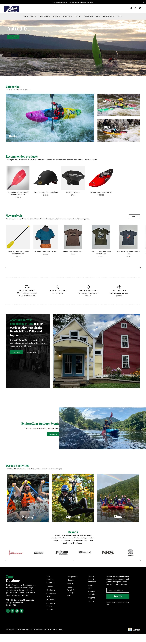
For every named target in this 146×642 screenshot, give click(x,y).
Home (26, 16)
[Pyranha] (130, 552)
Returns (91, 601)
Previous (6, 267)
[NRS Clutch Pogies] (73, 178)
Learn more (16, 352)
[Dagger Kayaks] (15, 552)
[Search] (140, 8)
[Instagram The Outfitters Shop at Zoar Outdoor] (12, 611)
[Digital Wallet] (136, 630)
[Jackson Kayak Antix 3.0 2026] (101, 178)
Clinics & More (88, 16)
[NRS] (107, 552)
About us (70, 580)
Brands (119, 16)
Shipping (91, 598)
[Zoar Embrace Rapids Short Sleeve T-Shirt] (101, 237)
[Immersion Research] (38, 552)
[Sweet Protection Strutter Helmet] (45, 178)
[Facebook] (8, 611)
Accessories (66, 16)
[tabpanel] (18, 184)
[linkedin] (17, 611)
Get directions (31, 352)
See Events (53, 434)
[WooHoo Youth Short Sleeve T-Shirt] (128, 237)
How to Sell (50, 600)
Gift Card (78, 16)
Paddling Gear (43, 16)
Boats (32, 16)
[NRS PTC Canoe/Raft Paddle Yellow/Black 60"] (18, 237)
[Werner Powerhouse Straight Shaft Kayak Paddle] (18, 178)
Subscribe (118, 596)
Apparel (55, 16)
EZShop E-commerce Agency (54, 629)
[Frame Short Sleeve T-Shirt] (73, 237)
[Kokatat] (84, 552)
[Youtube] (22, 611)
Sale (97, 16)
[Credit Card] (130, 630)
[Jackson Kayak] (61, 552)
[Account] (131, 8)
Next (140, 267)
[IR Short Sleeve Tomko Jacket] (45, 237)
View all (134, 217)
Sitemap (49, 586)
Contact (70, 584)
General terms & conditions (92, 579)
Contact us (50, 583)
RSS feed (49, 610)
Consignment (107, 16)
